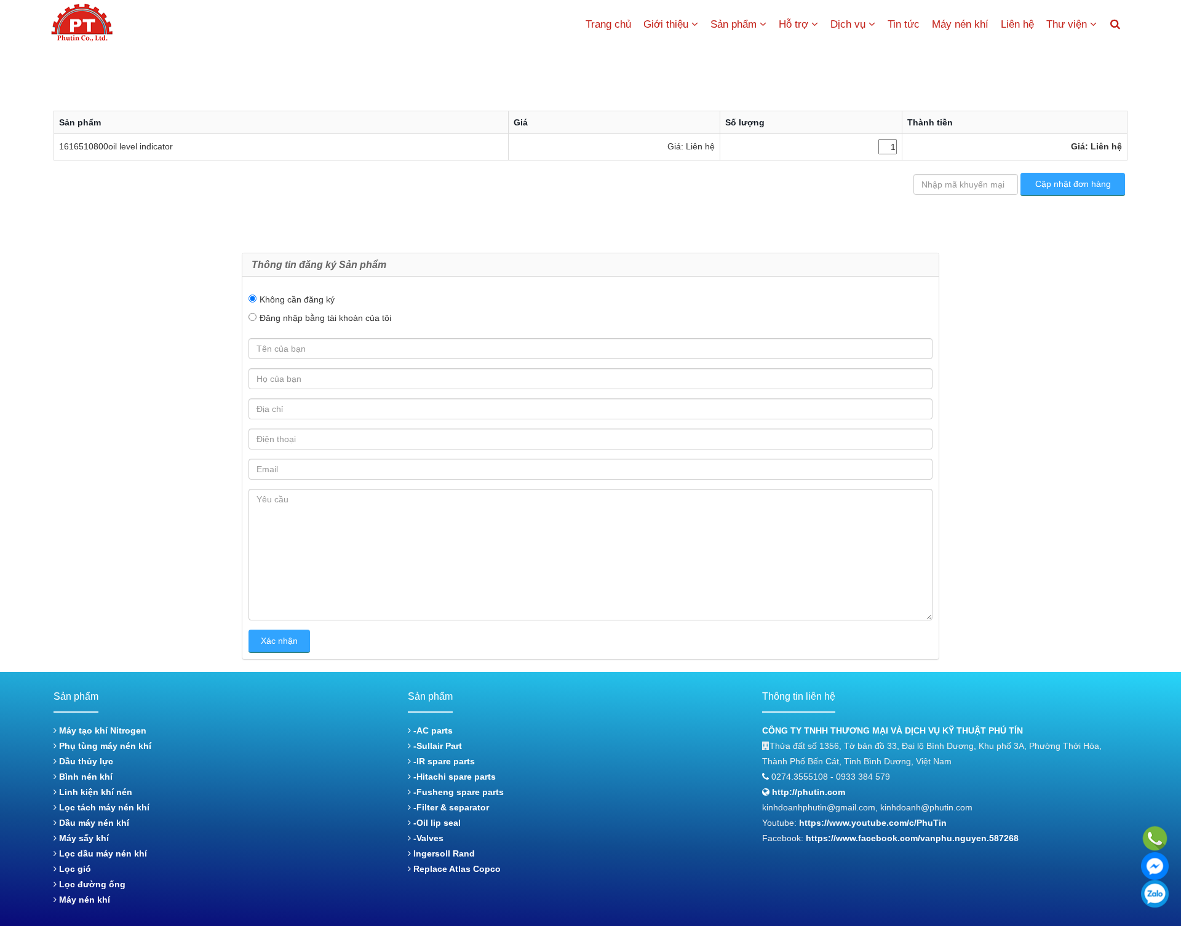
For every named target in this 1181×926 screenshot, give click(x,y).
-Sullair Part (436, 746)
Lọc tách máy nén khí (103, 807)
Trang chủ (608, 24)
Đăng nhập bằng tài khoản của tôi (325, 318)
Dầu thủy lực (85, 761)
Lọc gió (74, 869)
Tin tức (904, 24)
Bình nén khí (85, 777)
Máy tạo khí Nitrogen (101, 730)
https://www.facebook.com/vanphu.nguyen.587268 (912, 838)
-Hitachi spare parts (453, 777)
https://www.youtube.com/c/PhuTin (873, 823)
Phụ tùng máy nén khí (104, 746)
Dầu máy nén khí (93, 823)
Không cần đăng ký (297, 299)
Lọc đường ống (91, 884)
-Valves (427, 838)
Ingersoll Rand (443, 853)
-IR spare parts (443, 761)
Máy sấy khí (83, 838)
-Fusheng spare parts (457, 792)
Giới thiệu (665, 24)
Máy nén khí (960, 24)
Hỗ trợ (793, 24)
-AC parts (432, 730)
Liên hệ (1017, 24)
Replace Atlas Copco (456, 869)
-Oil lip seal (436, 823)
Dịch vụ (847, 24)
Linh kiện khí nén (94, 792)
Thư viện (1066, 24)
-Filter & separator (450, 807)
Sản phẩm (733, 24)
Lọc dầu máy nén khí (102, 853)
